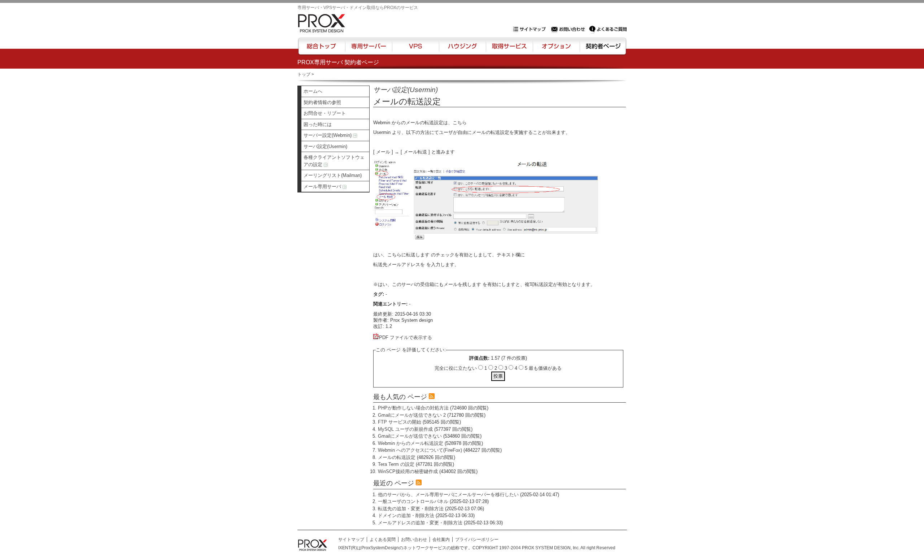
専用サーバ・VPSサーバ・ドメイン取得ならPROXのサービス (357, 7)
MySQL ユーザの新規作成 (405, 429)
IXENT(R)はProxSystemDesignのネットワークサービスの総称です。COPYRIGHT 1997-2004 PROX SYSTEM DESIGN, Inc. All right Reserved (476, 547)
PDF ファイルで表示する (405, 337)
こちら (460, 122)
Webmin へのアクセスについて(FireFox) (420, 450)
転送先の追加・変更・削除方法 (411, 508)
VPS (415, 49)
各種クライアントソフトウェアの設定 (334, 161)
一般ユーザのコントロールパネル (413, 501)
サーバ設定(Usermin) (325, 146)
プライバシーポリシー (476, 539)
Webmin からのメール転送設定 (410, 443)
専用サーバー (368, 49)
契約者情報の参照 (322, 102)
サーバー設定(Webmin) (328, 135)
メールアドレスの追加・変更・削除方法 (420, 522)
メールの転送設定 (396, 457)
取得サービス (508, 49)
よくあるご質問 (608, 29)
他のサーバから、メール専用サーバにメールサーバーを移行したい (448, 494)
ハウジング (461, 49)
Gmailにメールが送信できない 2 (412, 415)
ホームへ (313, 91)
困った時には (318, 124)
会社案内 (441, 539)
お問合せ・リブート (325, 113)
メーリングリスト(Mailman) (333, 175)
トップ (303, 74)
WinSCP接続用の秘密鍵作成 (408, 471)
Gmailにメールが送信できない (410, 436)
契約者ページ (602, 49)
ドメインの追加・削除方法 (406, 515)
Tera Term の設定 (396, 464)
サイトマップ (531, 29)
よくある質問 (383, 539)
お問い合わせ (569, 29)
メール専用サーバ (323, 186)
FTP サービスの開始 (399, 422)
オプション (556, 49)
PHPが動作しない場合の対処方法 (413, 408)
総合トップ (322, 49)
